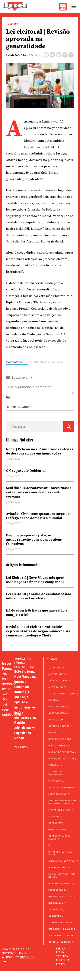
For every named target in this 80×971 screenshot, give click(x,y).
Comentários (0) (17, 362)
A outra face (56, 687)
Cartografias (57, 707)
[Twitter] (52, 55)
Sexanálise (55, 909)
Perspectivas (56, 890)
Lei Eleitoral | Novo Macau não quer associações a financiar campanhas (35, 580)
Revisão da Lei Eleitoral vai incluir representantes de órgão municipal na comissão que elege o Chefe (38, 631)
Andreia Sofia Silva (16, 55)
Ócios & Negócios (59, 942)
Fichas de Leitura (59, 810)
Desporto (54, 732)
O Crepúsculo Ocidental (26, 471)
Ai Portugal (56, 674)
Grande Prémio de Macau (59, 837)
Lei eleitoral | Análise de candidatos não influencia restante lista (38, 596)
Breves (52, 700)
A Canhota (55, 668)
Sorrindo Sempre (59, 922)
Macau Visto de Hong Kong (62, 875)
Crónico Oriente (59, 726)
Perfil (68, 883)
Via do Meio (55, 935)
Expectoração (57, 794)
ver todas (21, 747)
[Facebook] (46, 55)
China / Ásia (55, 720)
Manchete (54, 883)
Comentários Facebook (47, 362)
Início (60, 948)
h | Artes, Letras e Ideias (60, 853)
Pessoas (53, 896)
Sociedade (54, 916)
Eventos (69, 787)
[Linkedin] (58, 55)
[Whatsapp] (64, 55)
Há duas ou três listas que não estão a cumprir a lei (36, 612)
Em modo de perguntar (55, 773)
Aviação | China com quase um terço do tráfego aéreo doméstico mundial (38, 516)
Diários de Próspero (61, 752)
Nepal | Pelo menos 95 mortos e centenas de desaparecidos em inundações (39, 451)
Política (12, 24)
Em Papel (63, 963)
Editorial (54, 765)
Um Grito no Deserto (61, 929)
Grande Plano (57, 829)
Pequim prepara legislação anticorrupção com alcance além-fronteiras (34, 539)
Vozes (69, 935)
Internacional (57, 867)
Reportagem (56, 903)
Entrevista (55, 781)
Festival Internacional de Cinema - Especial (63, 802)
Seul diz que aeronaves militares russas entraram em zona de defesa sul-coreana (38, 492)
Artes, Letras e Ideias (62, 694)
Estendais (54, 787)
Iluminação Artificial (62, 861)
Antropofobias (58, 681)
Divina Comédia (57, 745)
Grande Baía (56, 823)
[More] (71, 55)
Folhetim (54, 816)
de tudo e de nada (59, 739)
